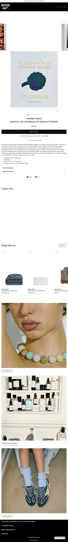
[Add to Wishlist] (66, 13)
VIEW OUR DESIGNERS (10, 443)
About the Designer (8, 168)
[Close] (64, 538)
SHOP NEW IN (7, 371)
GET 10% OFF (58, 538)
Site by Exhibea (34, 540)
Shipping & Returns (8, 171)
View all (62, 245)
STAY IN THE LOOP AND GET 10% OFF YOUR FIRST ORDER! (18, 521)
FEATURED (5, 533)
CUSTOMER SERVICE (8, 525)
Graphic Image (34, 119)
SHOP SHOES (7, 516)
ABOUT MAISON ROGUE (8, 529)
